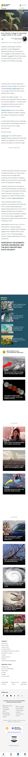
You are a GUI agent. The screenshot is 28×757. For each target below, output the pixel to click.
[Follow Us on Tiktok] (14, 696)
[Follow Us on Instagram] (7, 696)
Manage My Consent (6, 653)
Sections (22, 8)
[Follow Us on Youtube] (11, 696)
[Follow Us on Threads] (18, 696)
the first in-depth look (12, 88)
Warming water (5, 110)
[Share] (2, 39)
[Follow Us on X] (22, 696)
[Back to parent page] (3, 7)
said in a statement (18, 198)
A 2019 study (4, 136)
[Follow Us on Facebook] (3, 696)
